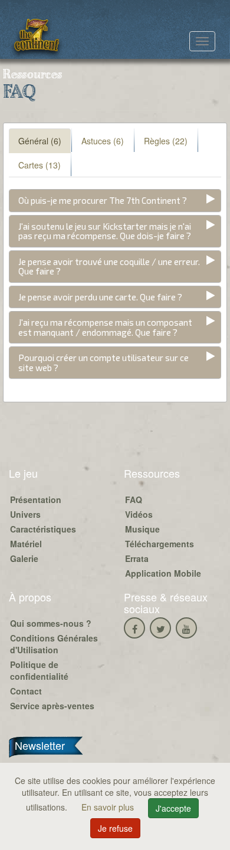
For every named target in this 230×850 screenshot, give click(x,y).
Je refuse (115, 828)
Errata (137, 558)
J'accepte (173, 808)
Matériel (26, 544)
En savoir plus (108, 807)
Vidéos (139, 514)
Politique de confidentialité (39, 670)
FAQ (133, 499)
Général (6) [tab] (39, 141)
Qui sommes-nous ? (50, 623)
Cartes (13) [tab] (39, 165)
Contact (26, 691)
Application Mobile (163, 573)
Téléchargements (159, 544)
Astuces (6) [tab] (102, 141)
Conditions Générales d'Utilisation (54, 644)
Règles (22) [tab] (166, 141)
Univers (25, 514)
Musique (142, 529)
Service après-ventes (52, 706)
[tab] (115, 200)
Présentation (35, 499)
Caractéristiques (43, 529)
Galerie (24, 558)
